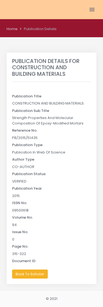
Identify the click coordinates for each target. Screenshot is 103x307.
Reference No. (24, 130)
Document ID (23, 260)
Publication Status (29, 173)
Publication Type (27, 144)
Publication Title (26, 96)
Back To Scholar (30, 274)
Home (12, 28)
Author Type (23, 159)
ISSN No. (19, 202)
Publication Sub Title (30, 110)
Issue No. (20, 231)
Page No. (20, 246)
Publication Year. (27, 188)
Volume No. (22, 217)
